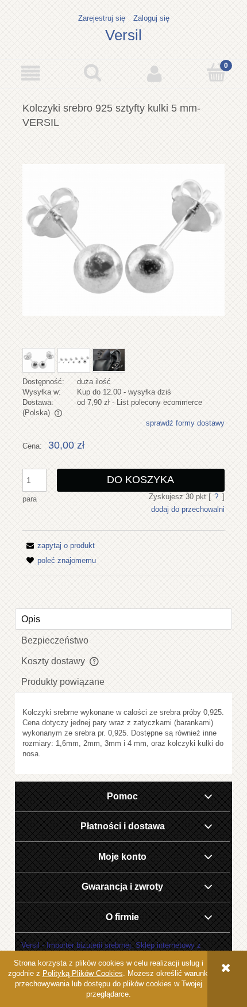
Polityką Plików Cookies (83, 973)
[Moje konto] (155, 73)
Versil (123, 35)
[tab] (123, 619)
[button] (31, 73)
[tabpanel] (123, 733)
